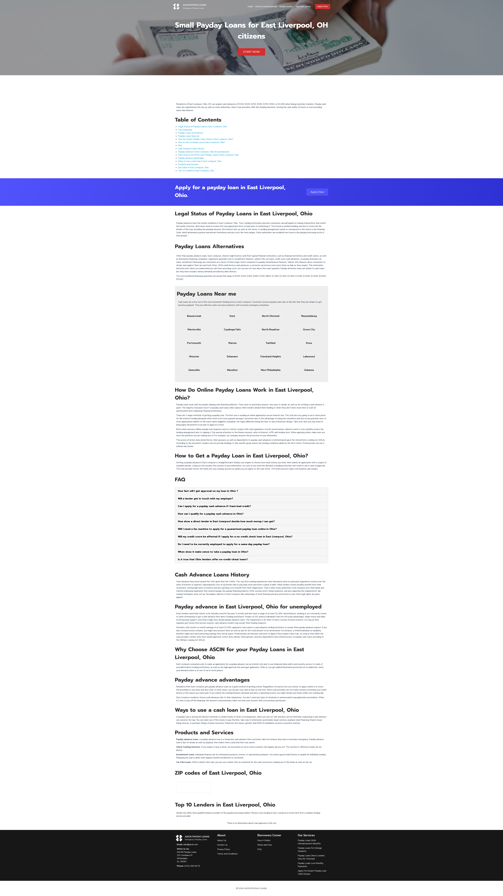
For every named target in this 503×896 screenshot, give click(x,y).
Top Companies (185, 129)
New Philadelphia (270, 370)
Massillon (232, 370)
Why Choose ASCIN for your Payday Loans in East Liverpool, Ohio (208, 154)
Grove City (309, 329)
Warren (232, 343)
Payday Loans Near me (188, 136)
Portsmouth (194, 343)
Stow (309, 343)
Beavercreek (194, 316)
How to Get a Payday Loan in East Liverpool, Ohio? (201, 142)
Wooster (194, 356)
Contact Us (222, 844)
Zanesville (194, 370)
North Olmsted (270, 316)
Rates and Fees (264, 844)
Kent (232, 316)
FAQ (180, 145)
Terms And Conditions (227, 853)
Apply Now (322, 6)
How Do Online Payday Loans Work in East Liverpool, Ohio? (205, 139)
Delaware (232, 356)
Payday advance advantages (191, 158)
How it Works (263, 840)
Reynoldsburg (309, 316)
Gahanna (309, 370)
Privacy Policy (223, 849)
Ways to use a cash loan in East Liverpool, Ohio (200, 161)
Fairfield (270, 343)
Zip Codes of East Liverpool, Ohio (193, 167)
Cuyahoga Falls (232, 329)
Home (250, 6)
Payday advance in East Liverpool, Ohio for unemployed (203, 151)
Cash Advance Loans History (191, 148)
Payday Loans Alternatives (190, 132)
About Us (221, 840)
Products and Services (188, 164)
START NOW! (251, 52)
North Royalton (270, 329)
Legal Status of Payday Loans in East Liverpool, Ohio (202, 126)
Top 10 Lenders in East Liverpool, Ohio (196, 170)
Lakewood (309, 356)
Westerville (194, 329)
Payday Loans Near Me (266, 6)
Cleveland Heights (270, 356)
